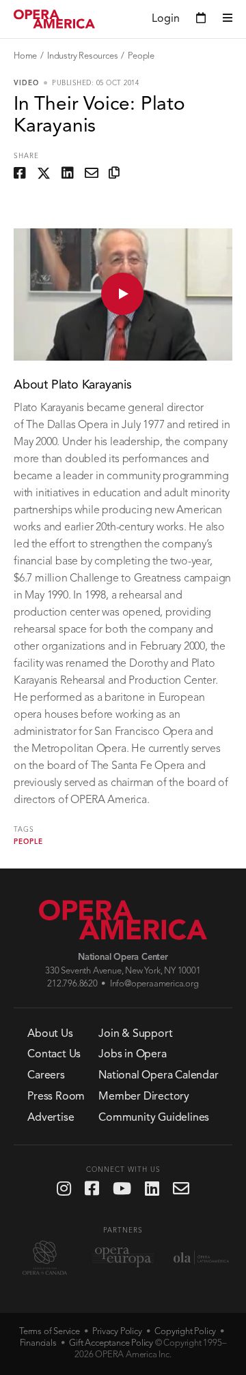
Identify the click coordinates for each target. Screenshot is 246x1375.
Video (26, 83)
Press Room (56, 1096)
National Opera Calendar (158, 1075)
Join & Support (135, 1034)
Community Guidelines (153, 1118)
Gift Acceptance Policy (111, 1343)
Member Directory (143, 1096)
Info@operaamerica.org (154, 984)
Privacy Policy (116, 1331)
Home (25, 56)
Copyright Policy (185, 1331)
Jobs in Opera (132, 1054)
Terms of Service (49, 1331)
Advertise (50, 1118)
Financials (38, 1343)
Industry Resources (82, 56)
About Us (49, 1034)
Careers (46, 1075)
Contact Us (54, 1054)
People (141, 56)
